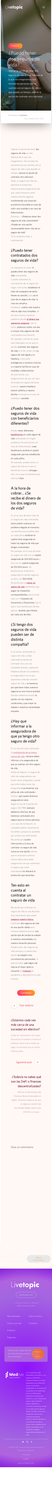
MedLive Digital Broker (26, 1463)
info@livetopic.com (26, 1295)
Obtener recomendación (38, 1259)
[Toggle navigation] (43, 7)
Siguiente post (24, 1062)
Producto (11, 1330)
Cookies (26, 1459)
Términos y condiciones (26, 1450)
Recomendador (14, 1316)
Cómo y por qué (14, 1323)
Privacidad (26, 1454)
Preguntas (11, 1337)
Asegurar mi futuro (37, 1354)
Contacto (33, 1323)
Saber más (13, 1259)
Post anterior (26, 1005)
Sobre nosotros (35, 1316)
